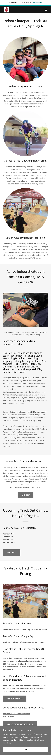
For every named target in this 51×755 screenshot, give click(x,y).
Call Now (25, 495)
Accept (25, 749)
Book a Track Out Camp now (20, 724)
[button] (45, 9)
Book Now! (12, 553)
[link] (6, 9)
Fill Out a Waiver (15, 699)
